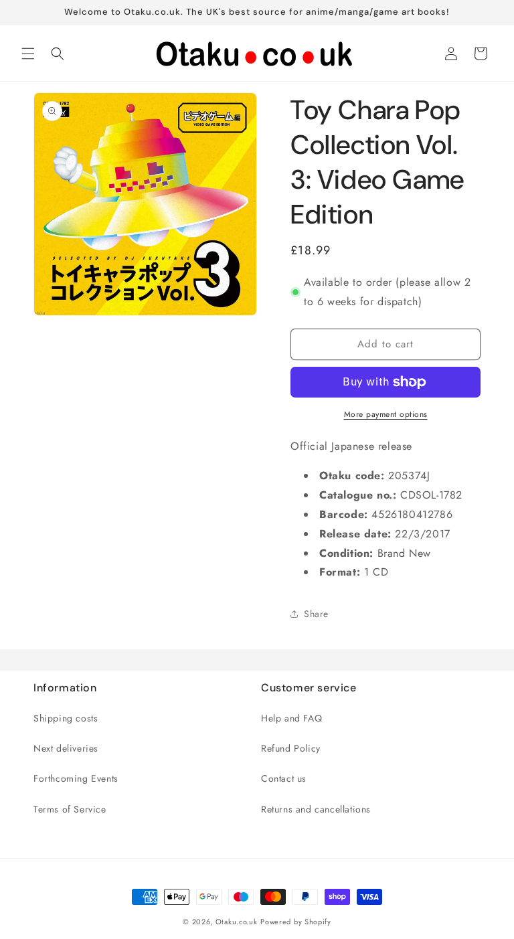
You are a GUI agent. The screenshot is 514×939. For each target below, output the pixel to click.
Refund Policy (291, 748)
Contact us (284, 778)
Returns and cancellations (316, 809)
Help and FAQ (291, 718)
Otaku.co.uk (237, 921)
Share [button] (316, 613)
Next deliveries (65, 748)
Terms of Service (69, 809)
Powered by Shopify (295, 921)
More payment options (386, 414)
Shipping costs (65, 718)
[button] (28, 53)
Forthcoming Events (75, 778)
